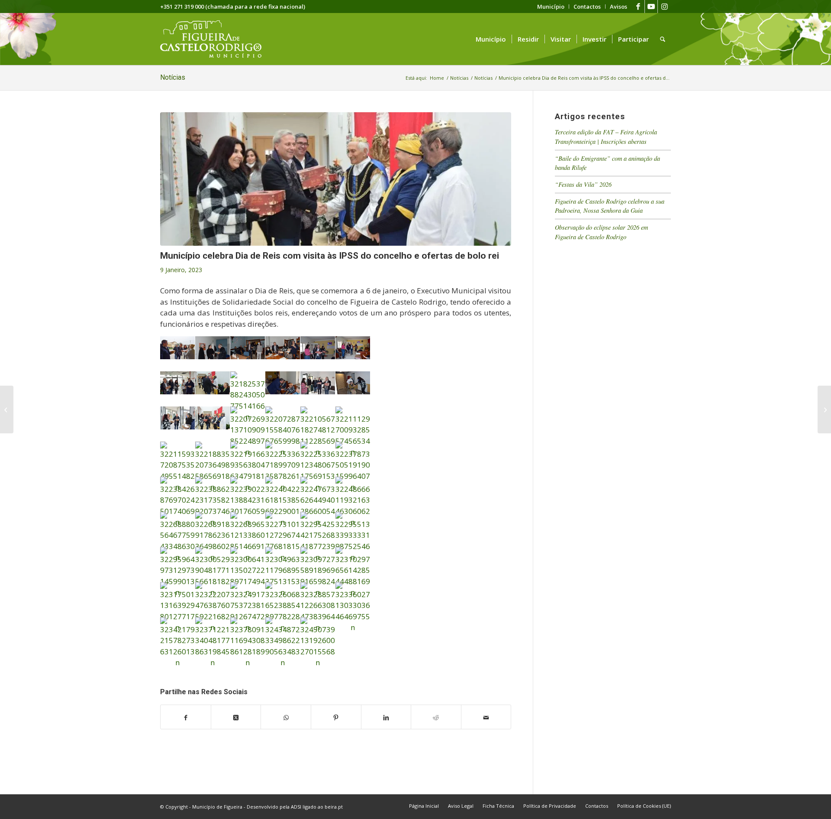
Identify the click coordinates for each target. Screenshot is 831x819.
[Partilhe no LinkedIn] (386, 717)
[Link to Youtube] (651, 6)
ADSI (296, 806)
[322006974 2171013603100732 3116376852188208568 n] (335, 179)
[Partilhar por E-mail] (486, 717)
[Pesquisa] (662, 39)
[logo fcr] (217, 39)
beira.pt (334, 806)
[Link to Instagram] (664, 6)
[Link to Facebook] (638, 6)
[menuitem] (551, 6)
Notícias (172, 77)
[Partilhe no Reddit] (436, 717)
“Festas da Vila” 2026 (583, 184)
